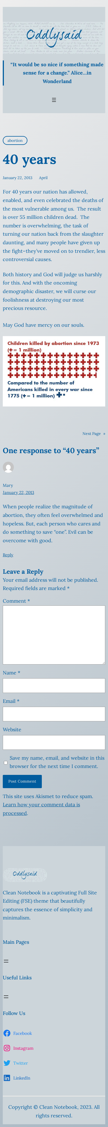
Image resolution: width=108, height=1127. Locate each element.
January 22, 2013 (18, 492)
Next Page (94, 433)
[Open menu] (54, 100)
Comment (16, 601)
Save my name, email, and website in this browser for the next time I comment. (57, 762)
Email (11, 701)
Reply (8, 554)
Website (12, 729)
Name (11, 672)
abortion (15, 140)
